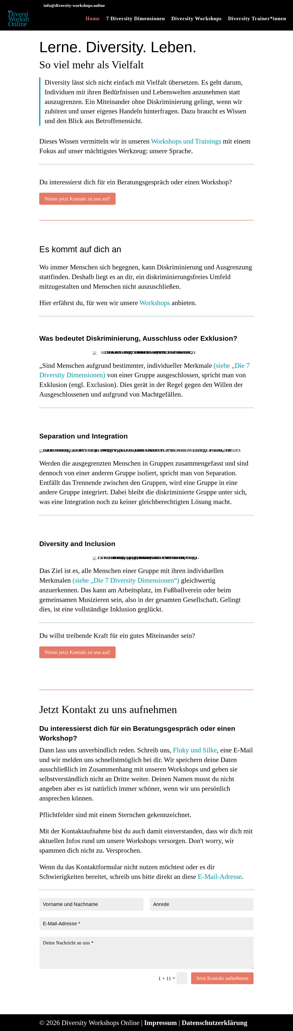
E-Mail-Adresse (220, 876)
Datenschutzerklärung (214, 1022)
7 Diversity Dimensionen (135, 19)
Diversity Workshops (196, 19)
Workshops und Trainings (186, 141)
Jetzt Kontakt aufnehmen (222, 978)
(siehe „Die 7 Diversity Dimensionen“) (125, 580)
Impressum (160, 1022)
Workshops (154, 303)
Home (93, 19)
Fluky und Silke (195, 750)
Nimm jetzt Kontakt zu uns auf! (77, 199)
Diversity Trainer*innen (257, 19)
